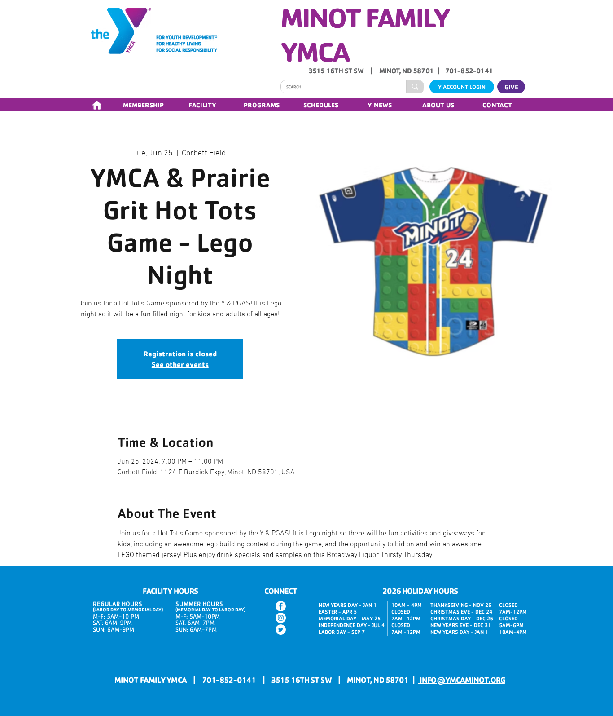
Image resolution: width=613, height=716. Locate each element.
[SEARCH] (415, 86)
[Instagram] (281, 618)
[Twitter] (281, 629)
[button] (143, 104)
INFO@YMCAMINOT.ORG (461, 680)
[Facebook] (281, 606)
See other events (180, 364)
